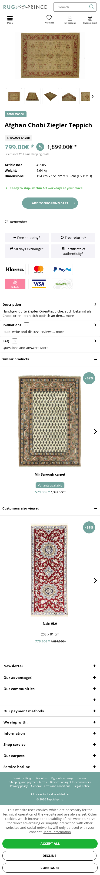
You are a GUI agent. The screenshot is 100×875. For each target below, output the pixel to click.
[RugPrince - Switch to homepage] (25, 7)
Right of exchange (62, 778)
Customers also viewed (21, 508)
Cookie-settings (23, 778)
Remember (18, 222)
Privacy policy (19, 786)
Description (12, 304)
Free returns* (75, 237)
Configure (50, 867)
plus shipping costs (37, 154)
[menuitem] (90, 20)
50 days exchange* (28, 249)
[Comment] (50, 132)
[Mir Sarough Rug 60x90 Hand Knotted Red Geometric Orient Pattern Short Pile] (50, 421)
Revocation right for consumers (70, 782)
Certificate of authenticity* (74, 251)
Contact (82, 778)
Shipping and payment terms (28, 782)
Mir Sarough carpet (50, 474)
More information (57, 832)
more (69, 315)
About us (41, 778)
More (44, 347)
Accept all (50, 843)
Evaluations (12, 325)
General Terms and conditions (50, 786)
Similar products (15, 359)
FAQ (9, 341)
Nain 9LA (50, 623)
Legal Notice (82, 786)
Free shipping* (28, 237)
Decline (49, 855)
